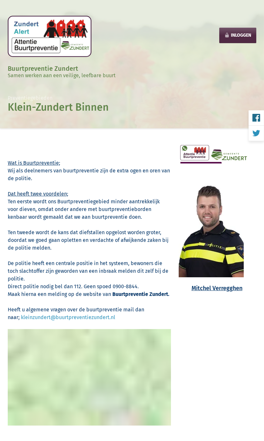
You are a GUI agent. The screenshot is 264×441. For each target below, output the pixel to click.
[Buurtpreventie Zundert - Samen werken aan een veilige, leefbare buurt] (49, 36)
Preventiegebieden (30, 98)
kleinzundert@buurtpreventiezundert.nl (68, 317)
